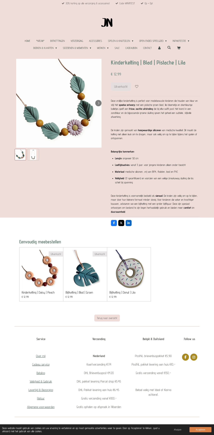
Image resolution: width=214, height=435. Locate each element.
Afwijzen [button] (177, 429)
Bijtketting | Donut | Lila (122, 292)
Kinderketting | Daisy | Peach (38, 292)
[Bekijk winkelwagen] (179, 48)
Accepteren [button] (200, 429)
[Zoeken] (169, 47)
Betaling (41, 373)
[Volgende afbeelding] (98, 103)
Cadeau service (41, 364)
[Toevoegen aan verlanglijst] (137, 86)
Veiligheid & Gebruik (41, 381)
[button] (20, 155)
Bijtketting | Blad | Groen (79, 292)
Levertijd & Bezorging (41, 390)
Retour (41, 398)
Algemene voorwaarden (41, 407)
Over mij (41, 356)
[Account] (159, 48)
